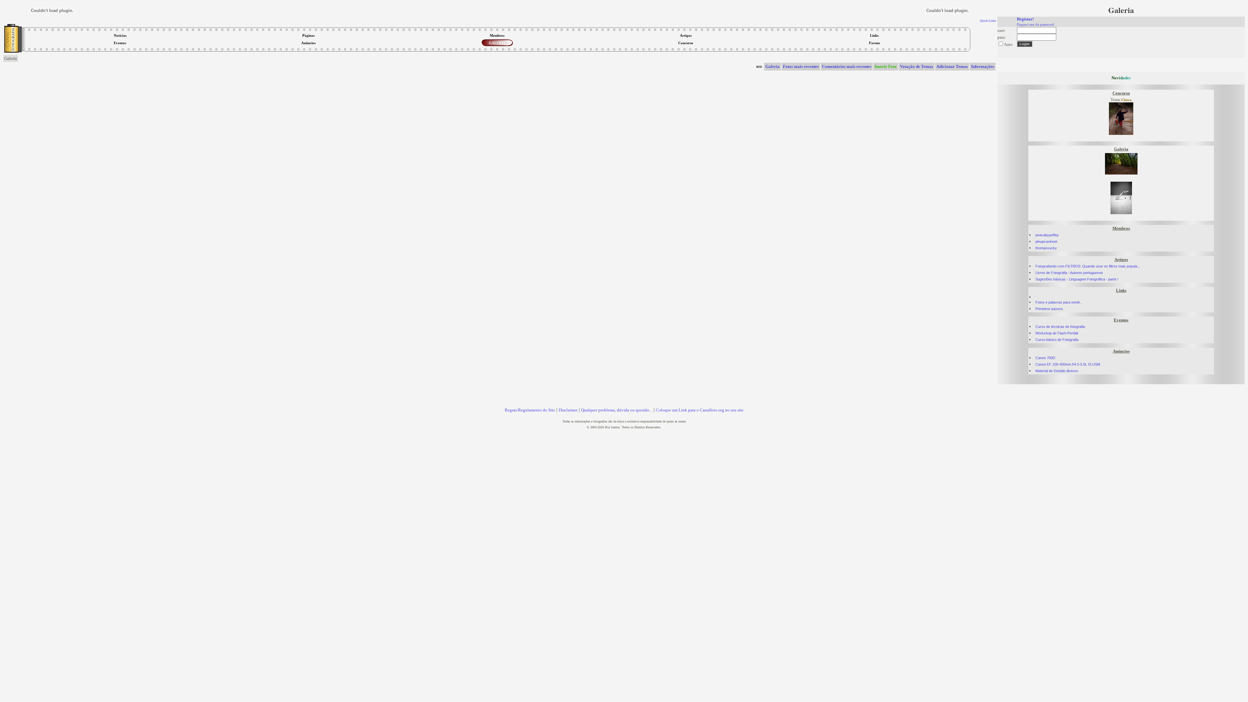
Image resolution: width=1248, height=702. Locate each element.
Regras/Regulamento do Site (530, 410)
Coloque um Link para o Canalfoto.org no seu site (700, 410)
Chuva (1126, 100)
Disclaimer (568, 410)
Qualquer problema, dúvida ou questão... (616, 410)
